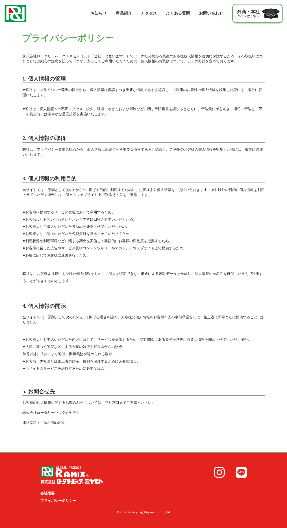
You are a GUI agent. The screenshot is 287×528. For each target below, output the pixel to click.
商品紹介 (124, 13)
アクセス (149, 13)
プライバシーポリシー (58, 500)
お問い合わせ (211, 13)
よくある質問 (178, 13)
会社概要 (47, 493)
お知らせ (99, 13)
